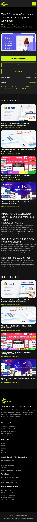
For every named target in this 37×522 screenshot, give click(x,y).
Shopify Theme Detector (8, 495)
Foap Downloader (6, 433)
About (3, 443)
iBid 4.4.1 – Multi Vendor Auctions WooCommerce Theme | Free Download (18, 202)
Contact (3, 452)
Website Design (9, 89)
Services (3, 445)
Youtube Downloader (7, 463)
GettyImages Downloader (8, 429)
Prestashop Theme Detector (9, 497)
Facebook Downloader (7, 460)
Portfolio (3, 448)
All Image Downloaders (7, 436)
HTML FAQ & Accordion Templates (11, 480)
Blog (2, 450)
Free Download (16, 87)
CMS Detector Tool (6, 490)
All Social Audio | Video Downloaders (11, 470)
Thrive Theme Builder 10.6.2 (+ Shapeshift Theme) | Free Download (18, 150)
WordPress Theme (27, 89)
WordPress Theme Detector (9, 492)
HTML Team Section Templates (10, 477)
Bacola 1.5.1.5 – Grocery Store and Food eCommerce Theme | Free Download (15, 124)
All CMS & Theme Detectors (9, 499)
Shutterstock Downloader (8, 426)
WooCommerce (18, 89)
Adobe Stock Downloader (8, 431)
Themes (32, 87)
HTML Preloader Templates (9, 482)
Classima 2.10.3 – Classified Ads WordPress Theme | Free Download (16, 176)
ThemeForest (32, 82)
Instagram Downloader (7, 465)
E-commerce (8, 87)
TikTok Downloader (6, 467)
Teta (22, 87)
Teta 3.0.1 (26, 87)
